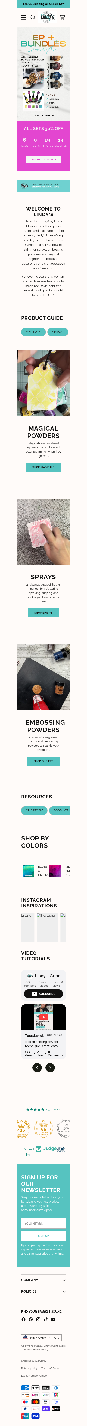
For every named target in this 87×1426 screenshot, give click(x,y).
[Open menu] (23, 17)
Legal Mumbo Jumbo (34, 1375)
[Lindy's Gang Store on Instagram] (38, 1320)
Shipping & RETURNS (33, 1360)
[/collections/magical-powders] (43, 74)
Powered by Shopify (36, 1349)
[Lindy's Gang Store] (47, 17)
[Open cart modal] (62, 17)
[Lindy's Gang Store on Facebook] (23, 1320)
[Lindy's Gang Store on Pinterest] (31, 1320)
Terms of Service (51, 1368)
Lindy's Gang (48, 976)
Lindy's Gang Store (55, 1345)
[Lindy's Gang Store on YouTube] (53, 1320)
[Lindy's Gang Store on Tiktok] (45, 1320)
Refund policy (29, 1368)
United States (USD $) (42, 1338)
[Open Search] (33, 17)
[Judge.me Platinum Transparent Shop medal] (21, 1128)
